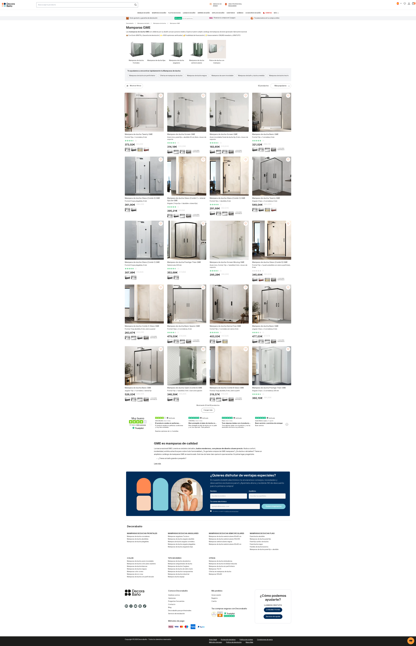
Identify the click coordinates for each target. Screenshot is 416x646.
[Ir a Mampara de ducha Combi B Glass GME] (229, 365)
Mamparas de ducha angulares (183, 533)
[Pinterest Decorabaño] (140, 607)
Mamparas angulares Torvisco (178, 536)
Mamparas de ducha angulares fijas (180, 547)
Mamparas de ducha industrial (178, 574)
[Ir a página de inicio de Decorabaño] (18, 5)
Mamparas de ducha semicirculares (226, 533)
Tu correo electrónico (218, 501)
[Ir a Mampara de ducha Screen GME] (186, 112)
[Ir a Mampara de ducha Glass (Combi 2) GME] (144, 176)
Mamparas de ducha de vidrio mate (180, 569)
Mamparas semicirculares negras (220, 541)
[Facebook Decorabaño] (127, 607)
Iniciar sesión (216, 595)
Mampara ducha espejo (176, 577)
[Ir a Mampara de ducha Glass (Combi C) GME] (229, 176)
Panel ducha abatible (257, 536)
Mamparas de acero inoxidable (222, 75)
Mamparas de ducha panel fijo (260, 539)
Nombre (213, 491)
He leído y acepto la (225, 511)
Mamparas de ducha (159, 23)
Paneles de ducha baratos (259, 547)
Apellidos (252, 491)
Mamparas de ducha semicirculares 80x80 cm (225, 536)
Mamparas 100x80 (215, 574)
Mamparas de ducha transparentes (180, 571)
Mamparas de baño (143, 23)
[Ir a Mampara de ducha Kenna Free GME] (229, 304)
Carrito (214, 601)
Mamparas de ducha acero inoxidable (140, 561)
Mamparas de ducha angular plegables (181, 544)
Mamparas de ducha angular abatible (181, 539)
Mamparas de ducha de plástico (179, 561)
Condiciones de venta (265, 639)
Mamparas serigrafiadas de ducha (180, 564)
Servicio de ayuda (273, 616)
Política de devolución (234, 642)
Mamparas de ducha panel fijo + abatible (264, 549)
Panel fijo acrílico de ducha (259, 541)
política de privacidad (231, 511)
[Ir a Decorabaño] (143, 593)
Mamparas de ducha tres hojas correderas (284, 75)
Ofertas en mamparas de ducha (171, 75)
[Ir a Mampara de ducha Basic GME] (271, 112)
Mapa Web (249, 642)
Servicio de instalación (176, 613)
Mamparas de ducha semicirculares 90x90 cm (225, 544)
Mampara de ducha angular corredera (181, 541)
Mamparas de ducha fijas (262, 533)
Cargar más (208, 410)
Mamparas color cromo (135, 571)
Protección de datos (228, 639)
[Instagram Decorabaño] (131, 607)
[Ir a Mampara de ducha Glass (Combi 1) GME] (144, 240)
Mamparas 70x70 (215, 569)
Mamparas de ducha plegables (138, 541)
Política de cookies (246, 639)
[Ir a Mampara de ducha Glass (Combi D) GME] (271, 240)
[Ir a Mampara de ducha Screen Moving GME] (229, 240)
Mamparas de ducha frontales (142, 533)
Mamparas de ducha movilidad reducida (223, 564)
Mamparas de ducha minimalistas (220, 561)
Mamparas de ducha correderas (138, 536)
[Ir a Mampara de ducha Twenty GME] (144, 112)
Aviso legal (213, 639)
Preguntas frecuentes (176, 601)
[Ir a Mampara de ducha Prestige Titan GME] (186, 240)
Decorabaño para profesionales (179, 610)
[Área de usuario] (409, 3)
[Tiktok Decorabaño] (145, 607)
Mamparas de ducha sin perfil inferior (142, 75)
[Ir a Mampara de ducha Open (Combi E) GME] (186, 365)
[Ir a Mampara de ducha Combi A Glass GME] (144, 304)
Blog (169, 607)
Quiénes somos (174, 595)
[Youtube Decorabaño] (136, 607)
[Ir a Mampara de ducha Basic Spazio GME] (186, 304)
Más (275, 13)
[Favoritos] (405, 4)
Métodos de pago (215, 642)
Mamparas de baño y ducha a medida (251, 75)
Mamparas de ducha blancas (137, 566)
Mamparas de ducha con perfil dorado (140, 577)
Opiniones (172, 598)
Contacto (171, 604)
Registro (214, 598)
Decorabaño (129, 23)
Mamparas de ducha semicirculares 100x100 (224, 539)
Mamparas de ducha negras (197, 75)
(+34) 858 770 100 (273, 610)
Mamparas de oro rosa (135, 574)
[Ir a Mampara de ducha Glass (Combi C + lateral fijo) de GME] (186, 176)
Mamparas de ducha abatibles (137, 539)
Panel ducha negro (256, 544)
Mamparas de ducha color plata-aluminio (141, 564)
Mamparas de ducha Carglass (178, 566)
